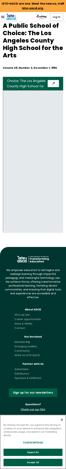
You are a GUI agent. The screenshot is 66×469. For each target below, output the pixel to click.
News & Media (23, 323)
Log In (56, 17)
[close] (62, 3)
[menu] (3, 17)
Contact (20, 328)
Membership (22, 342)
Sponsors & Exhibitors (28, 378)
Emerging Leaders (26, 346)
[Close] (62, 420)
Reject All (33, 452)
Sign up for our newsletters (33, 393)
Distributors (22, 373)
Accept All (33, 462)
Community (22, 351)
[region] (33, 442)
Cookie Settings (33, 442)
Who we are (22, 315)
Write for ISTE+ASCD (27, 355)
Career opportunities (28, 319)
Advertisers (22, 369)
